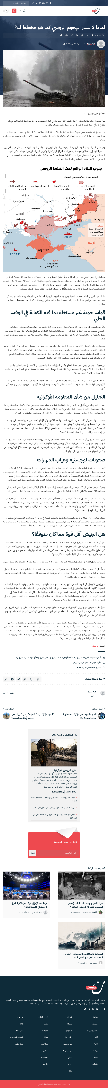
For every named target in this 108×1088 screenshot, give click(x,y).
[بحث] (24, 10)
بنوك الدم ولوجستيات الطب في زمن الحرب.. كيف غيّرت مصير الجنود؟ (85, 905)
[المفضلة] (14, 11)
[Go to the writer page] (101, 693)
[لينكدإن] (4, 693)
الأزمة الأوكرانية (67, 657)
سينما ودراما (67, 1050)
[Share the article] (92, 35)
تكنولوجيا (94, 1064)
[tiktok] (85, 1009)
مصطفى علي (37, 912)
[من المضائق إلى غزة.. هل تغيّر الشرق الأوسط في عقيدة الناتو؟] (26, 886)
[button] (102, 11)
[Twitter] (47, 3)
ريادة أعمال (68, 1037)
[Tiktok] (33, 3)
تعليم (96, 1057)
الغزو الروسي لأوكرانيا (80, 662)
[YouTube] (43, 3)
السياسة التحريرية (16, 1037)
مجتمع (95, 1024)
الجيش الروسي (55, 657)
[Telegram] (36, 3)
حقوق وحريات (92, 1030)
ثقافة (70, 1071)
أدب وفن (69, 1030)
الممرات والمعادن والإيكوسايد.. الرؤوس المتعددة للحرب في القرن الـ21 (83, 955)
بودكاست (44, 1044)
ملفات (45, 1024)
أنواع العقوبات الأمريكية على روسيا (87, 657)
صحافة (69, 1024)
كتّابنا (21, 1024)
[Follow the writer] (82, 691)
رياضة (95, 1050)
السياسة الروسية (22, 657)
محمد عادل (93, 963)
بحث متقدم (19, 1044)
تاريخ (96, 1044)
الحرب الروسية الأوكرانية (39, 657)
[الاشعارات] (20, 10)
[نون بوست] (96, 11)
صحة (70, 1064)
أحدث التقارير (43, 1017)
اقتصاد (69, 1017)
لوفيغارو (95, 646)
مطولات (45, 1030)
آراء (96, 1037)
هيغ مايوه (91, 43)
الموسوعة (44, 1057)
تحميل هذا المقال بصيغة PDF (89, 667)
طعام (70, 1057)
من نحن (20, 1017)
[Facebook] (50, 3)
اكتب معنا (19, 1030)
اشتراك (32, 853)
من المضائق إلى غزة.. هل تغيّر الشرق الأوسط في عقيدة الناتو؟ (53, 807)
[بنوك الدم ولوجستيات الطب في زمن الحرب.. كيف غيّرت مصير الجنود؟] (81, 886)
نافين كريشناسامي (90, 912)
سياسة (95, 1017)
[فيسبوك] (7, 693)
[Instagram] (40, 3)
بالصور (45, 1064)
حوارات (45, 1037)
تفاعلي (45, 1050)
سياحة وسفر (67, 1044)
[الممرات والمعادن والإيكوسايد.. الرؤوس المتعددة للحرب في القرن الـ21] (81, 936)
